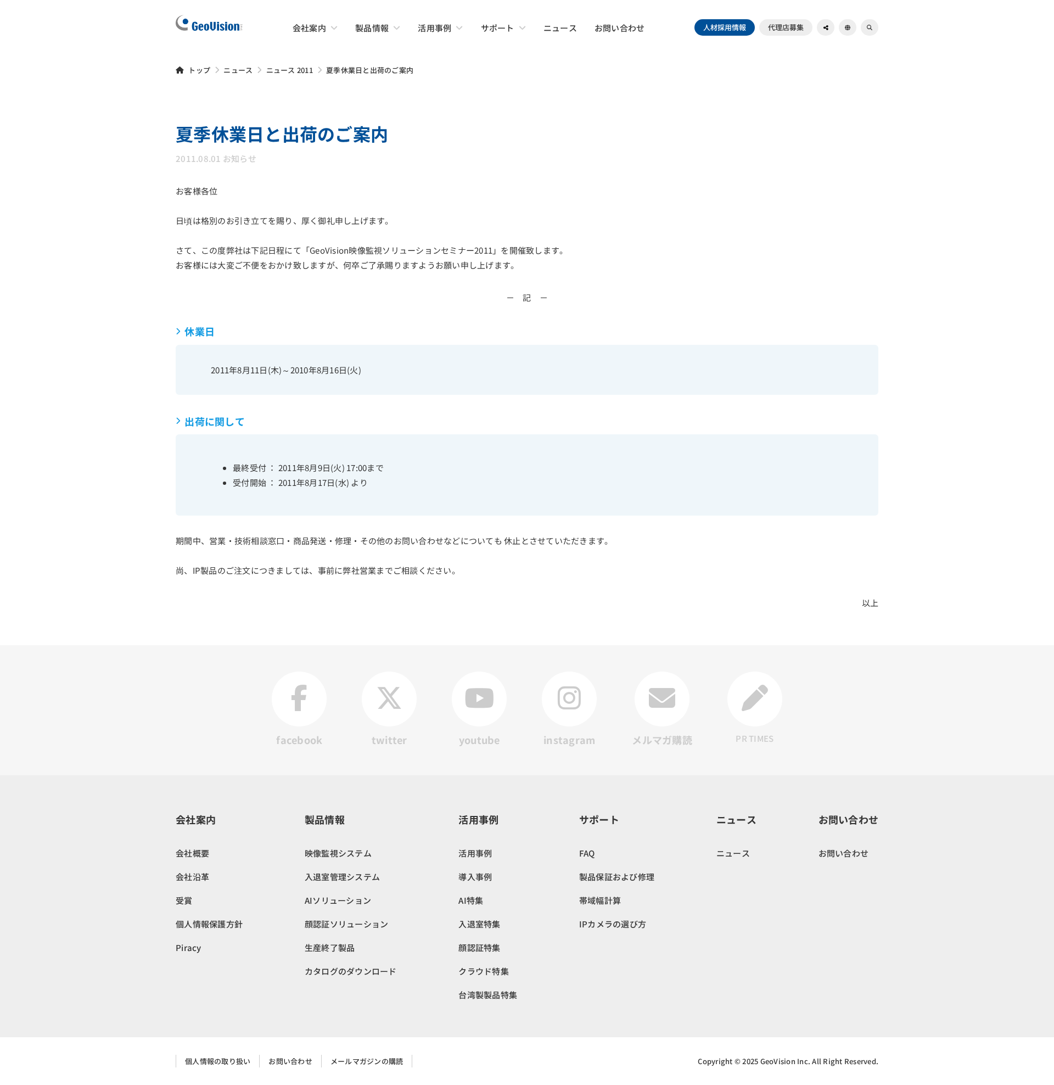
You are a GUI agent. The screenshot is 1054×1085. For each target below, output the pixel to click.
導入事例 (475, 876)
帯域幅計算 (600, 900)
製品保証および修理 (616, 876)
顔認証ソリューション (347, 924)
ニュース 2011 (289, 70)
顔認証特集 (479, 947)
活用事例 (475, 853)
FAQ (587, 853)
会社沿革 (192, 876)
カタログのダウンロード (351, 971)
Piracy (188, 947)
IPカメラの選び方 (612, 924)
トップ (199, 70)
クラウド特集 (483, 971)
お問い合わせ (843, 853)
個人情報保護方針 (209, 924)
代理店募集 (786, 27)
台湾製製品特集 (487, 994)
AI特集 (470, 900)
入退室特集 (479, 924)
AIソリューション (338, 900)
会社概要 (192, 853)
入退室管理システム (342, 876)
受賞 (184, 900)
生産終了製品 (330, 947)
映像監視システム (338, 853)
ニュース (238, 70)
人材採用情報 (724, 27)
